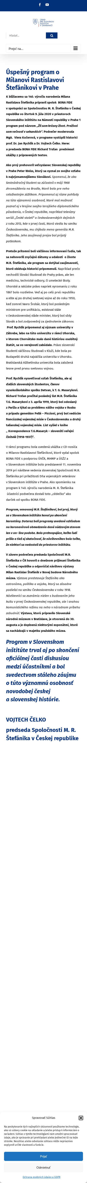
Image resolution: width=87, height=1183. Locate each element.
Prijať (43, 1156)
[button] (81, 1118)
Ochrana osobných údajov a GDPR (41, 1177)
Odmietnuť (43, 1167)
